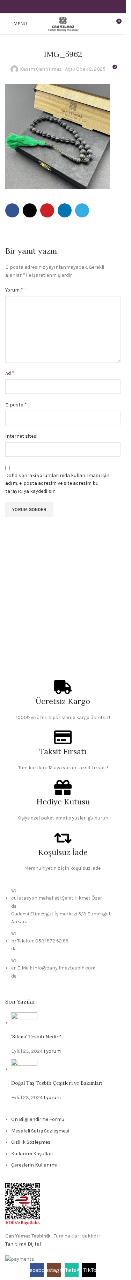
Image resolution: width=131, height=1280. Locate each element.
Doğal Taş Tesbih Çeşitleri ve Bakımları (56, 1083)
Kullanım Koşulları (32, 1154)
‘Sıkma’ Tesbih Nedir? (36, 1036)
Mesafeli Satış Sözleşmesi (40, 1131)
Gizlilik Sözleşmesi (31, 1142)
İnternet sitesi (21, 436)
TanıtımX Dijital (23, 1244)
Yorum (14, 289)
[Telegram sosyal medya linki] (80, 6)
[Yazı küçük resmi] (24, 1023)
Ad (9, 373)
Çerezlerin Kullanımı (34, 1165)
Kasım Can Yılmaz (40, 69)
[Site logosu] (62, 23)
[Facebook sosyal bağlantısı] (45, 6)
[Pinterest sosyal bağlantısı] (62, 6)
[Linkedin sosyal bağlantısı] (71, 6)
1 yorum (52, 1051)
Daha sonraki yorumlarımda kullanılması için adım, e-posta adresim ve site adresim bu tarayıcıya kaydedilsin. (57, 483)
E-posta (16, 404)
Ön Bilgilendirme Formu (37, 1119)
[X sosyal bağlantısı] (54, 6)
